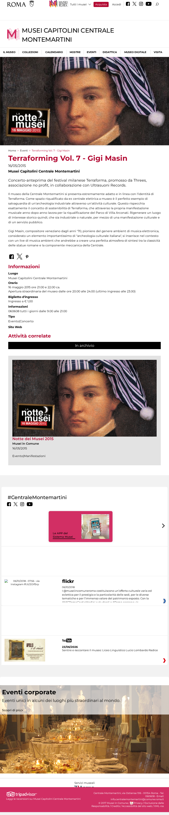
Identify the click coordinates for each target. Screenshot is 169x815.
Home (12, 150)
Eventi (91, 52)
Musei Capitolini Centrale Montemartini (57, 798)
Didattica (110, 52)
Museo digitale (135, 52)
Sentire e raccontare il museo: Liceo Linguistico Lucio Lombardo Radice (110, 650)
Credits (115, 806)
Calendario (54, 52)
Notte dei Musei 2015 (33, 438)
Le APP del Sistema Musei (63, 535)
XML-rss (159, 806)
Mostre (75, 52)
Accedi (116, 4)
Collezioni (30, 52)
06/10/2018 (107, 595)
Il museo (9, 52)
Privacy (138, 803)
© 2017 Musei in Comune (113, 803)
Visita (158, 52)
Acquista (101, 4)
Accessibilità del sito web (137, 806)
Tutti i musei (78, 4)
